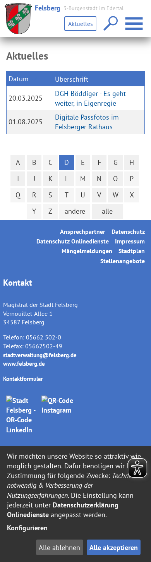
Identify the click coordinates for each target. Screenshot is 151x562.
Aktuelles (80, 23)
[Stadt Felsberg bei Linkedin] (22, 415)
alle (107, 211)
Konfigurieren (27, 527)
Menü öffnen (144, 18)
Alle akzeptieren (113, 547)
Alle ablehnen (59, 547)
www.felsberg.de (24, 363)
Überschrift (71, 79)
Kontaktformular (23, 378)
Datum (19, 78)
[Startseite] (18, 18)
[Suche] (109, 23)
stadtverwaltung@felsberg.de (40, 355)
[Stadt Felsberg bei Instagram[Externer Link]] (57, 415)
